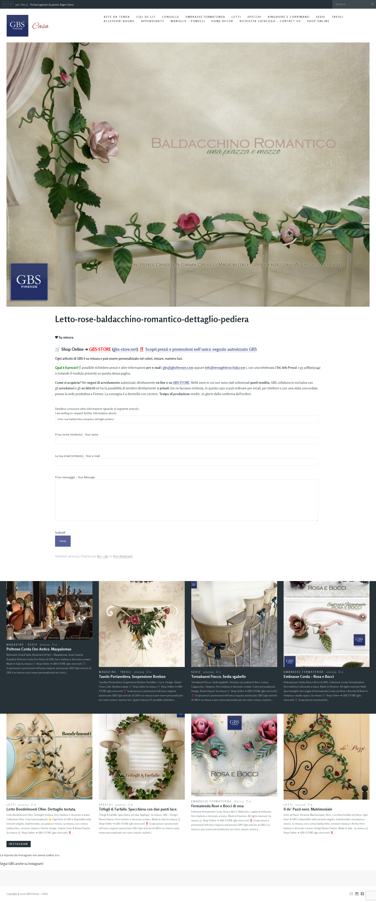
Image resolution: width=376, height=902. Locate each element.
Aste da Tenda (117, 16)
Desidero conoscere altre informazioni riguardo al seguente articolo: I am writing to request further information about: (97, 411)
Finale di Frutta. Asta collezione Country (52, 4)
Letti (236, 16)
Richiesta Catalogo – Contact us (270, 21)
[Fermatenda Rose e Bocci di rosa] (234, 755)
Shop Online (318, 21)
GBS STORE (181, 383)
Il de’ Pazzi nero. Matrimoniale (308, 809)
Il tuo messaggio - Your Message (75, 477)
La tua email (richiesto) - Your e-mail (77, 456)
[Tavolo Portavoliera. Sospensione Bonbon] (142, 624)
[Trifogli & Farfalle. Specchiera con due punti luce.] (142, 757)
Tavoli (338, 16)
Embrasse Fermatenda (205, 16)
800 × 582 (102, 556)
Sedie (320, 16)
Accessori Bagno (119, 21)
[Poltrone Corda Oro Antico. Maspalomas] (49, 610)
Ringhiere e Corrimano (289, 16)
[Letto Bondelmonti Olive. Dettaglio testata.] (49, 757)
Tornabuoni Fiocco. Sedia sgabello (218, 676)
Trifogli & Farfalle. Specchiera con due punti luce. (138, 809)
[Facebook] (362, 894)
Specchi (254, 16)
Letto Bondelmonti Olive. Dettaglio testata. (41, 809)
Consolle (170, 16)
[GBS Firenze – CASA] (29, 26)
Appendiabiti (152, 21)
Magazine (15, 644)
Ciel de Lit (146, 16)
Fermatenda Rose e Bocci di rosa (217, 806)
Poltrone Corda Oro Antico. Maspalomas (38, 649)
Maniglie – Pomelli (188, 21)
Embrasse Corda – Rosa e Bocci (309, 676)
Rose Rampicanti (122, 556)
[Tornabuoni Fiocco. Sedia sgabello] (234, 624)
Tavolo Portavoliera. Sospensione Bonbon (132, 676)
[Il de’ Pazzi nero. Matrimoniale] (327, 757)
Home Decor (222, 21)
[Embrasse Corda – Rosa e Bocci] (327, 624)
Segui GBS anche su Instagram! (21, 864)
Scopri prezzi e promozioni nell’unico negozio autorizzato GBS (201, 349)
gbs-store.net (125, 349)
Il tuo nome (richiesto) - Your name (76, 434)
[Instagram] (357, 894)
